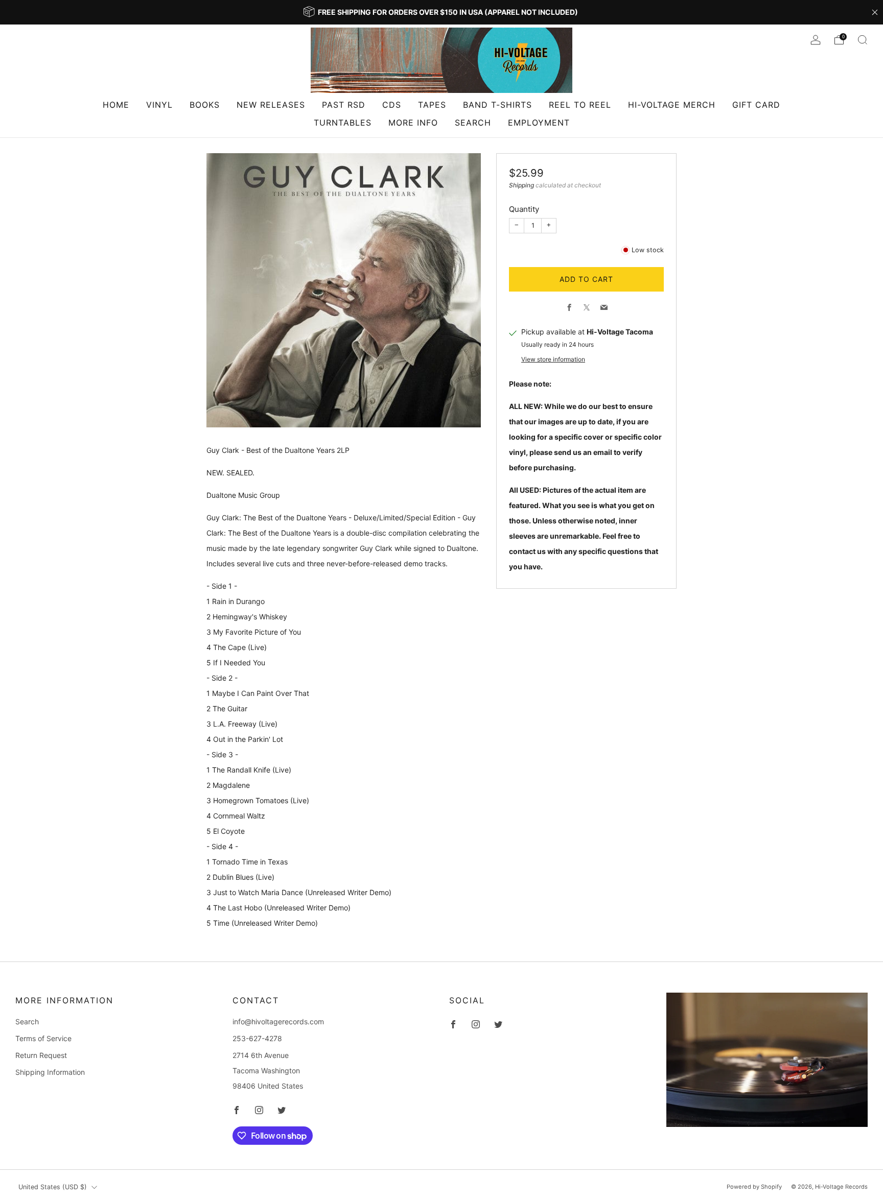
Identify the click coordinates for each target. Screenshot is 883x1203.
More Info (413, 122)
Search (473, 122)
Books (205, 105)
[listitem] (441, 12)
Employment (539, 122)
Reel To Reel (580, 105)
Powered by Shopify (754, 1186)
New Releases (271, 105)
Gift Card (756, 105)
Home (116, 105)
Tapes (432, 105)
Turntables (342, 122)
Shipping (521, 185)
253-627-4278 (257, 1038)
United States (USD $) (52, 1187)
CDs (391, 105)
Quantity (524, 209)
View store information (553, 359)
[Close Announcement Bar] (875, 12)
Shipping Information (50, 1072)
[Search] (862, 40)
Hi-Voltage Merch (671, 105)
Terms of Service (43, 1038)
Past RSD (343, 105)
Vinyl (159, 105)
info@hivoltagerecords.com (278, 1021)
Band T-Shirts (497, 105)
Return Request (41, 1055)
